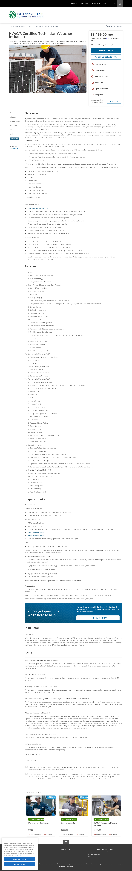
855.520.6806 (14, 148)
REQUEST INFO (114, 101)
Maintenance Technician (38, 823)
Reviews (12, 134)
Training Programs (20, 26)
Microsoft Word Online (36, 532)
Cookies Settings (19, 864)
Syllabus (13, 117)
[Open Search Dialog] (120, 3)
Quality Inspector (68, 823)
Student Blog (108, 852)
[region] (20, 854)
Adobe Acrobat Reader (36, 536)
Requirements (15, 121)
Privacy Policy (69, 866)
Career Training (53, 852)
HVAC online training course (38, 208)
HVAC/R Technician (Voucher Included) (106, 824)
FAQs (11, 130)
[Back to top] (66, 849)
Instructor (13, 125)
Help (89, 856)
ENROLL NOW (106, 50)
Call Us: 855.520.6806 (114, 26)
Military (90, 852)
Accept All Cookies (19, 859)
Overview (13, 113)
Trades (29, 26)
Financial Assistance (94, 854)
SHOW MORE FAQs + (32, 754)
